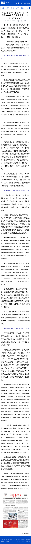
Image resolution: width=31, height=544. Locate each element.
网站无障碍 (27, 3)
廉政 (22, 8)
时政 (12, 8)
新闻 (8, 8)
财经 (27, 8)
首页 (3, 8)
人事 (17, 8)
